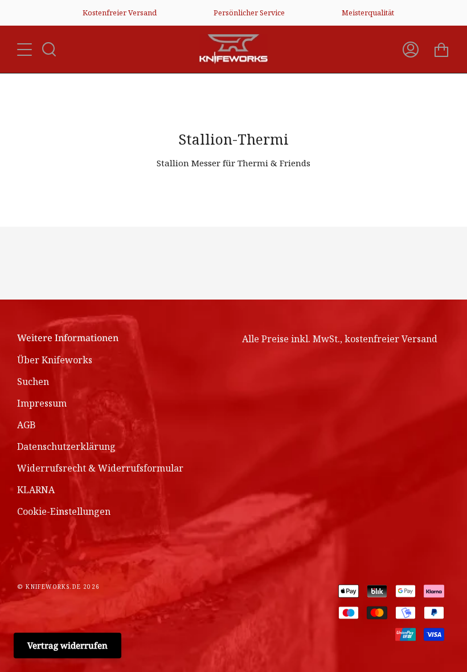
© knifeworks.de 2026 (58, 587)
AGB (26, 425)
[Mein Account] (410, 49)
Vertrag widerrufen (67, 645)
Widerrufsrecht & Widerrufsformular (100, 468)
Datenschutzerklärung (66, 446)
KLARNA (36, 489)
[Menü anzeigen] (25, 49)
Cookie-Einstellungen (63, 511)
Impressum (42, 403)
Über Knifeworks (54, 360)
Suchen (33, 381)
